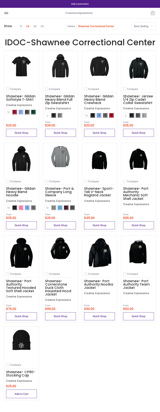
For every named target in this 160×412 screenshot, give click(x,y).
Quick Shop (21, 132)
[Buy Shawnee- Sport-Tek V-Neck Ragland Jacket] (99, 160)
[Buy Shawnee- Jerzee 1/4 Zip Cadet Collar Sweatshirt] (138, 68)
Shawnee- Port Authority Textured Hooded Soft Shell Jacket (21, 286)
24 (27, 26)
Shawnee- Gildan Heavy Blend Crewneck (99, 99)
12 (21, 26)
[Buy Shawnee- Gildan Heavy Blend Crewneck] (99, 68)
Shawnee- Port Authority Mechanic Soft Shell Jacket (135, 193)
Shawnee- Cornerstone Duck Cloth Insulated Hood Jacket (58, 288)
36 (34, 26)
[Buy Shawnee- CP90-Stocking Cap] (21, 343)
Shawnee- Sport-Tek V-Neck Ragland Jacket (99, 192)
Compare (15, 89)
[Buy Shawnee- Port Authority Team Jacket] (138, 253)
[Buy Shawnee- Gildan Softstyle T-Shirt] (21, 68)
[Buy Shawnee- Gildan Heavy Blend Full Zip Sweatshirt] (60, 68)
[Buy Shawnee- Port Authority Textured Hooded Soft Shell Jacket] (21, 253)
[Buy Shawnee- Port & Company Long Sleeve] (60, 160)
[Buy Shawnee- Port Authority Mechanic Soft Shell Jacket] (138, 160)
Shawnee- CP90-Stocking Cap (20, 374)
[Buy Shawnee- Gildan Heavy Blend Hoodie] (21, 160)
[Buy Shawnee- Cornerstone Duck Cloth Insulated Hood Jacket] (60, 253)
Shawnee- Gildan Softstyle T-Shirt (21, 98)
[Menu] (6, 13)
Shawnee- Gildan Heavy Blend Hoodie (21, 192)
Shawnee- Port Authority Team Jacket (136, 284)
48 (42, 26)
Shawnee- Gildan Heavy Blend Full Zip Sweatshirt (60, 99)
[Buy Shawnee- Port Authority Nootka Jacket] (99, 253)
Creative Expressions (78, 13)
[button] (152, 13)
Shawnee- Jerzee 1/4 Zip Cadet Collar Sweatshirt (138, 99)
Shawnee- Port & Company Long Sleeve (59, 192)
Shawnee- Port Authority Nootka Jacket (98, 284)
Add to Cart (21, 393)
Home (71, 26)
